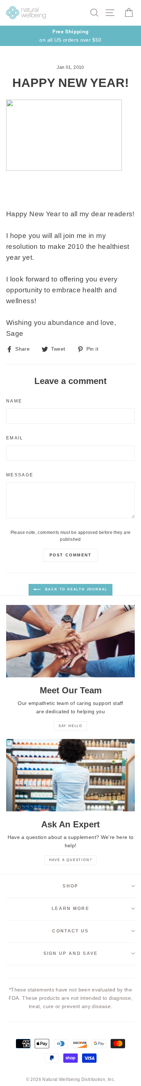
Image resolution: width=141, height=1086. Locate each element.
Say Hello (70, 726)
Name (14, 401)
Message (19, 475)
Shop (70, 886)
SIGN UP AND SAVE (70, 953)
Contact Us (70, 931)
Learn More (70, 908)
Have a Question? (70, 860)
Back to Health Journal (75, 589)
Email (15, 438)
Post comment (70, 555)
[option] (70, 36)
